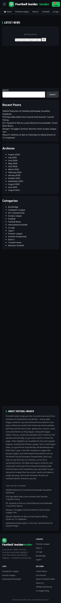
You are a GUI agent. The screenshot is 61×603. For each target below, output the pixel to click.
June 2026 (12, 160)
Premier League (22, 11)
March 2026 (13, 169)
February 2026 (15, 172)
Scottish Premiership (17, 236)
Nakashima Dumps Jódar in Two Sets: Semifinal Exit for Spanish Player (29, 524)
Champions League (16, 209)
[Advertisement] (23, 65)
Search (5, 90)
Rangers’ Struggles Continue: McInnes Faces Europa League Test (29, 130)
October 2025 (14, 178)
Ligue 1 (11, 230)
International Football (17, 224)
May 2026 (12, 163)
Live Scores (41, 575)
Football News (14, 221)
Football (45, 11)
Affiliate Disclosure (44, 586)
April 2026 (12, 166)
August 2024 (14, 190)
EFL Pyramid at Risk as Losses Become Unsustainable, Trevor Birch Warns (29, 124)
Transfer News (14, 242)
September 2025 (15, 181)
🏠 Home (8, 11)
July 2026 (12, 157)
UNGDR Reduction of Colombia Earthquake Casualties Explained (26, 112)
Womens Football (16, 245)
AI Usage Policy (42, 590)
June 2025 (12, 187)
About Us (40, 583)
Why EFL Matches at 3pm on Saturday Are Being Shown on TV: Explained (29, 136)
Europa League (15, 215)
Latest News (41, 571)
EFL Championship (16, 212)
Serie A (35, 11)
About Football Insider (45, 579)
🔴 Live (56, 4)
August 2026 (14, 154)
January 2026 (14, 175)
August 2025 (14, 184)
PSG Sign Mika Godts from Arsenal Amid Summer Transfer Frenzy (28, 118)
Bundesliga (13, 206)
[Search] (44, 39)
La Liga (55, 11)
